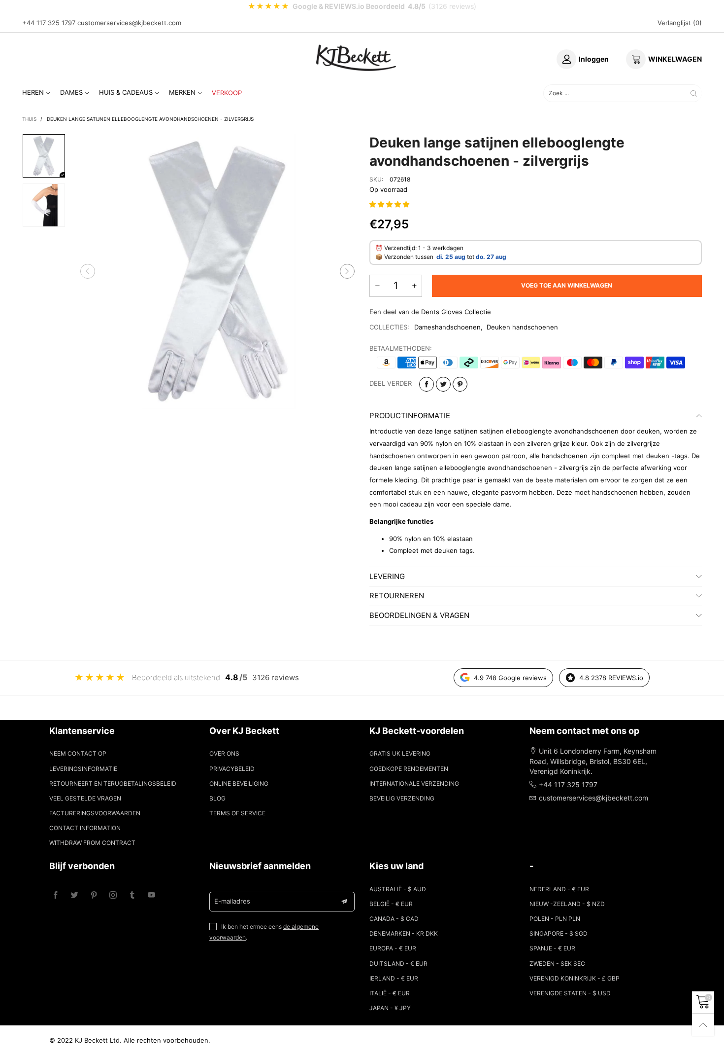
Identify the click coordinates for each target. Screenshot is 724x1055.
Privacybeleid (232, 768)
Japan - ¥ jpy (390, 1008)
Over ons (224, 753)
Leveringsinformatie (83, 768)
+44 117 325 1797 (48, 23)
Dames (71, 92)
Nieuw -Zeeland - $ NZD (567, 904)
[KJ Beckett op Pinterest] (94, 895)
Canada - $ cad (394, 918)
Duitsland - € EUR (398, 963)
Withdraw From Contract (92, 842)
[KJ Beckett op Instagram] (113, 895)
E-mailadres (232, 901)
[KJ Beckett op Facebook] (55, 895)
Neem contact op (77, 753)
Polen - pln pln (554, 918)
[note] (362, 6)
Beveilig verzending (401, 798)
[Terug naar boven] (703, 1025)
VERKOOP (227, 93)
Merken (182, 92)
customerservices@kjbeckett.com (129, 23)
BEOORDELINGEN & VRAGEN (419, 615)
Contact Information (85, 828)
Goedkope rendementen (408, 768)
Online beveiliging (238, 783)
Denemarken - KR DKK (403, 933)
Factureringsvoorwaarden (94, 813)
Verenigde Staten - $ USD (570, 993)
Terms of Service (237, 813)
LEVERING (387, 576)
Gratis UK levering (399, 753)
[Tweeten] (443, 384)
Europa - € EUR (392, 948)
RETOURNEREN (396, 595)
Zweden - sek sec (557, 963)
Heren (33, 92)
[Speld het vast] (460, 384)
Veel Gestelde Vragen (85, 798)
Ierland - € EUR (393, 978)
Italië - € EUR (389, 993)
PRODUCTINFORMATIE (409, 415)
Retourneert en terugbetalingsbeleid (112, 783)
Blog (217, 798)
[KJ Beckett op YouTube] (151, 895)
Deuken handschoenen (522, 327)
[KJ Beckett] (356, 57)
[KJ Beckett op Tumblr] (132, 895)
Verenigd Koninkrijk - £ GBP (574, 978)
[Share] (426, 384)
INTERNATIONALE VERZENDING (414, 783)
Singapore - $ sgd (558, 933)
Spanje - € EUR (552, 948)
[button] (87, 271)
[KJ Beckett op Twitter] (74, 895)
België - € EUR (391, 904)
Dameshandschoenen (447, 327)
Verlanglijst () (680, 23)
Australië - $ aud (397, 889)
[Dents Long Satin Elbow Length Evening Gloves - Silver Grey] (217, 271)
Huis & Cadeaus (126, 92)
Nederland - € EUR (559, 889)
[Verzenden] (694, 93)
